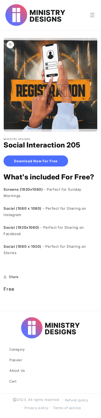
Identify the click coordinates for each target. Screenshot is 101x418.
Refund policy (76, 400)
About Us (17, 370)
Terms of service (67, 408)
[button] (92, 15)
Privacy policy (36, 408)
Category (17, 349)
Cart (12, 381)
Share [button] (14, 277)
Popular (15, 360)
